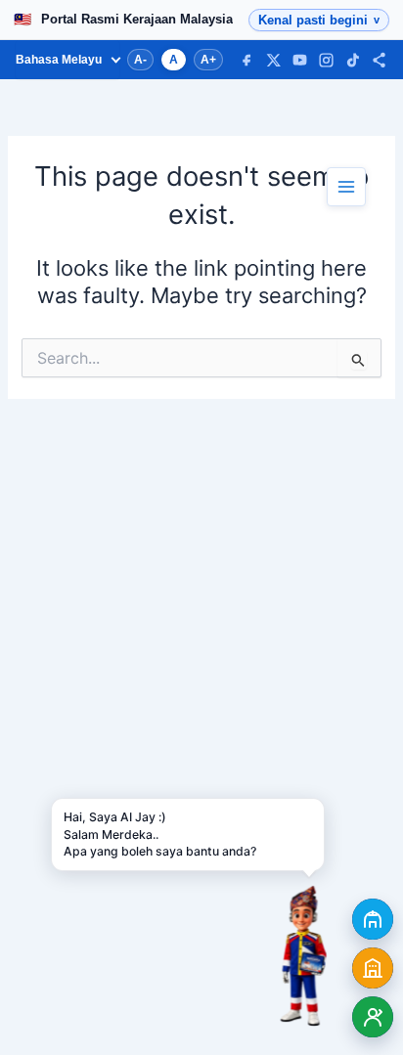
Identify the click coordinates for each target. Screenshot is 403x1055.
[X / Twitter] (273, 60)
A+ (208, 59)
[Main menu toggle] (346, 186)
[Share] (379, 60)
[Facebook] (247, 60)
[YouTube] (299, 60)
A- (140, 59)
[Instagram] (326, 60)
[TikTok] (352, 60)
